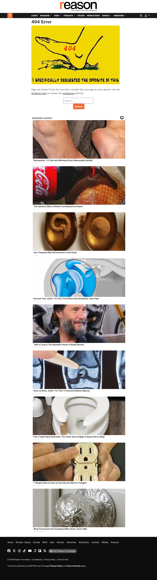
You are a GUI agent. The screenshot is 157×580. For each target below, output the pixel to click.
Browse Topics (23, 542)
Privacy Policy (49, 559)
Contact (95, 542)
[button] (147, 15)
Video (57, 15)
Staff (44, 542)
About (10, 542)
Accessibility (37, 559)
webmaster (69, 93)
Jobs (52, 542)
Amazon (115, 542)
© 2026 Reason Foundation (18, 559)
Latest (34, 15)
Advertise (71, 542)
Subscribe (119, 15)
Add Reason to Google (63, 551)
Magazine (45, 15)
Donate (106, 15)
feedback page (39, 93)
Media (105, 542)
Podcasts (68, 15)
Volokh (81, 15)
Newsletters (93, 15)
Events (36, 542)
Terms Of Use (62, 559)
